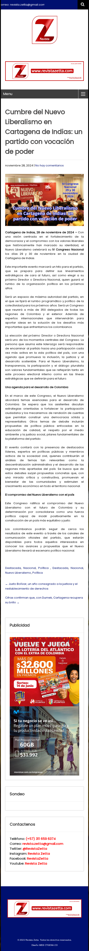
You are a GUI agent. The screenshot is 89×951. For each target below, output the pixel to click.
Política (43, 568)
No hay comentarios (49, 165)
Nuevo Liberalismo (18, 573)
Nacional (29, 568)
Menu (7, 93)
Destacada (13, 568)
